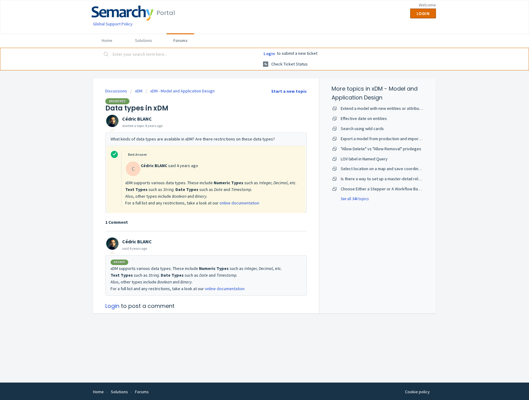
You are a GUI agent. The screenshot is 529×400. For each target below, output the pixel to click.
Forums (180, 40)
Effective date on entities (364, 118)
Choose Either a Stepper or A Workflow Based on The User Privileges (404, 189)
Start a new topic (289, 91)
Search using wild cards (362, 128)
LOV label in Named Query (364, 159)
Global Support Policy (113, 24)
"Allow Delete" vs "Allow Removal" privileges (381, 148)
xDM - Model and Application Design (182, 91)
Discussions (116, 91)
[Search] (106, 55)
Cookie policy (417, 391)
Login (269, 53)
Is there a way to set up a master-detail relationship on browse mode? (405, 178)
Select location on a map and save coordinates (383, 168)
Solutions (143, 40)
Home (107, 40)
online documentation (239, 203)
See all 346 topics (355, 198)
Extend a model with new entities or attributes (383, 108)
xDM (138, 91)
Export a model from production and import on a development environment (409, 138)
